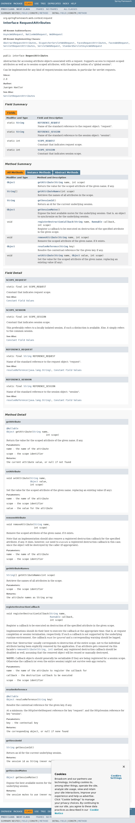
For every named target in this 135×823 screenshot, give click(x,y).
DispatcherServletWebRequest (56, 43)
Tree (43, 3)
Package (18, 3)
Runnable (97, 221)
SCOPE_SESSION (46, 150)
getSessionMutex (47, 209)
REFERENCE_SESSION (49, 131)
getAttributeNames (49, 191)
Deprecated (54, 3)
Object (11, 182)
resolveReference (48, 246)
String (20, 122)
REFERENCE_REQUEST (49, 122)
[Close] (123, 766)
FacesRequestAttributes (91, 43)
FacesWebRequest (118, 43)
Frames (40, 9)
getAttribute (46, 182)
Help (73, 3)
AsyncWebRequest (13, 34)
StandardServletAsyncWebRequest (82, 46)
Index (66, 3)
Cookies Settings (116, 776)
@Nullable (12, 428)
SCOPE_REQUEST (46, 140)
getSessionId (46, 200)
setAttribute (46, 255)
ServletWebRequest (49, 46)
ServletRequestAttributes (19, 46)
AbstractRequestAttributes (19, 43)
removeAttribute (47, 237)
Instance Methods (39, 172)
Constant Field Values (20, 300)
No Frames (52, 9)
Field (24, 13)
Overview (6, 3)
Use (37, 3)
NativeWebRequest (36, 34)
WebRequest (56, 34)
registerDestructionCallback (55, 221)
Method (44, 13)
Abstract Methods (66, 172)
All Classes (70, 9)
